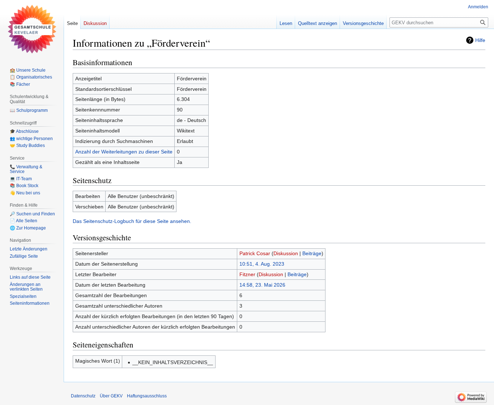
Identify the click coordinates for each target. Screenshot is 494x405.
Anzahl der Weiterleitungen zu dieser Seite (124, 152)
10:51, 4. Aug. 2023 (261, 264)
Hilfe (480, 40)
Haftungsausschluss (147, 395)
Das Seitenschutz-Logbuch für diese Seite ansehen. (132, 221)
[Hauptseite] (32, 29)
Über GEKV (111, 395)
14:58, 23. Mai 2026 (262, 285)
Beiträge (311, 253)
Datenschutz (83, 395)
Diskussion (285, 253)
